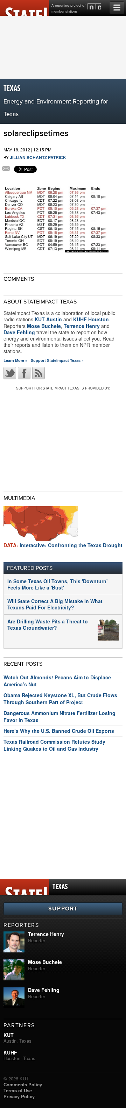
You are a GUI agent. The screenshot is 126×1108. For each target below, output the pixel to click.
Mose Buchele (44, 325)
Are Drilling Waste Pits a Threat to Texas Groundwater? (47, 624)
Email (6, 169)
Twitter (10, 373)
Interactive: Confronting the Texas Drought (63, 545)
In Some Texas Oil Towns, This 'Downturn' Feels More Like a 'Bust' (57, 584)
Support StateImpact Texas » (57, 360)
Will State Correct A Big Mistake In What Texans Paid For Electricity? (55, 604)
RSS (38, 373)
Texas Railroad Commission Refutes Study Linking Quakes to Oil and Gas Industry (54, 745)
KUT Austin (48, 319)
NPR (94, 6)
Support (63, 908)
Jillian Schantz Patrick (38, 157)
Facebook (24, 373)
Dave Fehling (19, 332)
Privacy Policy (19, 1096)
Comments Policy (23, 1084)
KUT (9, 1034)
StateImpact (24, 8)
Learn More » (15, 360)
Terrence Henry (82, 325)
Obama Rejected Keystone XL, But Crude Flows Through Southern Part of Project (60, 699)
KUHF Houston (91, 319)
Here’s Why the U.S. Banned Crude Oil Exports (59, 730)
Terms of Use (18, 1090)
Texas (12, 88)
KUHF (10, 1052)
